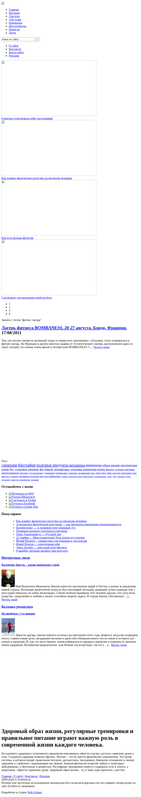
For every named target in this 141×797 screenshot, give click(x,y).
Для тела (14, 16)
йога (104, 473)
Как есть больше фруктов (17, 237)
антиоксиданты (75, 476)
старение (72, 473)
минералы (94, 465)
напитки (121, 476)
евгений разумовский (29, 476)
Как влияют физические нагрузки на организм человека (36, 178)
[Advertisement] (16, 404)
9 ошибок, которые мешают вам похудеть (42, 550)
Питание (14, 12)
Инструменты (17, 26)
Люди (12, 32)
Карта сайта (16, 52)
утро (115, 476)
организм (5, 480)
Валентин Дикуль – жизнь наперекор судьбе (30, 564)
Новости (14, 29)
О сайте (14, 45)
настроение (126, 473)
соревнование (100, 476)
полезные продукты (52, 465)
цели (134, 473)
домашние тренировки (55, 473)
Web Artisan (35, 792)
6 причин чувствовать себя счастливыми (27, 118)
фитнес (110, 469)
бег (12, 469)
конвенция (90, 469)
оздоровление (36, 473)
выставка (130, 469)
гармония (9, 465)
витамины (77, 465)
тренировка (61, 469)
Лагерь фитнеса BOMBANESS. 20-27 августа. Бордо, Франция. (64, 327)
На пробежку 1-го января (18, 613)
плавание (35, 480)
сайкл (109, 473)
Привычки (15, 22)
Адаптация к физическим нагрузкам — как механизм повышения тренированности (68, 524)
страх (109, 476)
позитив (64, 476)
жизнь (101, 469)
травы (13, 480)
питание (24, 473)
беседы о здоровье (9, 476)
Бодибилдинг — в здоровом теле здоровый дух (45, 527)
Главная (14, 9)
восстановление (23, 480)
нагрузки (43, 476)
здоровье (76, 469)
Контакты (15, 49)
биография (27, 465)
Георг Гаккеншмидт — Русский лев (38, 534)
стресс (128, 476)
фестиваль (46, 469)
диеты (98, 473)
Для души (15, 19)
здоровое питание (27, 469)
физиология (88, 476)
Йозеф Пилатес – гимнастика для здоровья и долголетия (51, 540)
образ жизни (111, 465)
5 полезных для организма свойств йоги (26, 297)
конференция (54, 476)
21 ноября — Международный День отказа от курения (50, 537)
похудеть (117, 473)
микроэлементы (10, 473)
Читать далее (101, 347)
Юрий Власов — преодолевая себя (38, 544)
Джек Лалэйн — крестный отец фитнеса (41, 547)
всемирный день (86, 473)
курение (119, 469)
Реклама (14, 55)
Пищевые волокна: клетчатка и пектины (41, 530)
